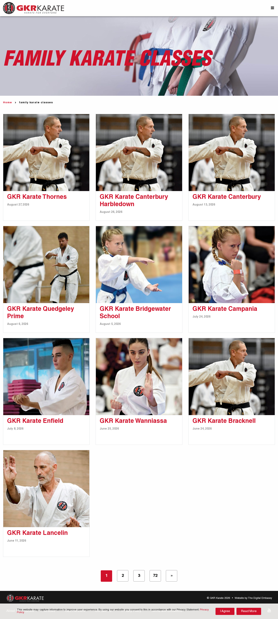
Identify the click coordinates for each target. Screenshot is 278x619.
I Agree (225, 611)
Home (7, 102)
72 (155, 576)
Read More (249, 611)
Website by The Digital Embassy (253, 598)
